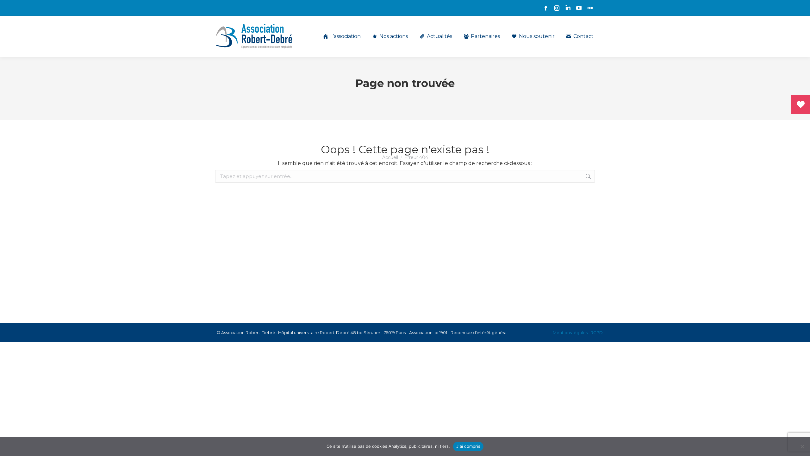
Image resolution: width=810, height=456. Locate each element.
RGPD (596, 332)
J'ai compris (468, 446)
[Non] (802, 446)
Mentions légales (570, 332)
